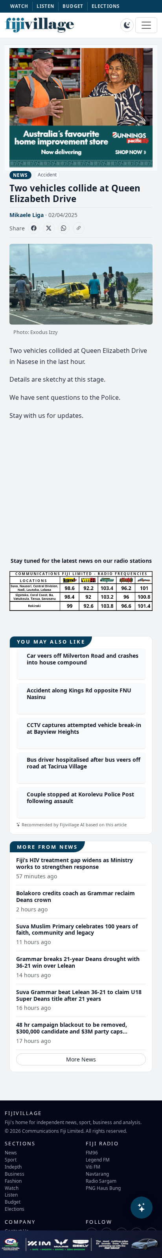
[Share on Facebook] (34, 228)
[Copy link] (79, 228)
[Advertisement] (81, 495)
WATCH (19, 6)
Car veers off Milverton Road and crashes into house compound (82, 659)
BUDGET (73, 6)
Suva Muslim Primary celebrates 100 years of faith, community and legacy (77, 929)
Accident (47, 174)
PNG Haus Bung (103, 1188)
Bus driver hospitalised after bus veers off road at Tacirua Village (83, 763)
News (11, 1152)
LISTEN (46, 6)
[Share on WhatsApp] (64, 228)
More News (81, 1059)
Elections (14, 1209)
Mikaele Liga (26, 215)
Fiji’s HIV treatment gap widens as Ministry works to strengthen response (74, 863)
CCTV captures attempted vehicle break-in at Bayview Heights (84, 728)
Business (14, 1174)
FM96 (92, 1152)
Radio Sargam (101, 1181)
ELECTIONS (106, 6)
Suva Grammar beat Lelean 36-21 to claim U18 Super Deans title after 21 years (79, 995)
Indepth (13, 1166)
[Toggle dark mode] (127, 25)
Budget (12, 1202)
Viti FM (93, 1166)
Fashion (13, 1181)
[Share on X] (49, 228)
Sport (11, 1159)
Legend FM (98, 1159)
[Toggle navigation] (146, 25)
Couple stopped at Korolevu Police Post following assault (80, 797)
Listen (11, 1194)
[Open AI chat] (142, 1208)
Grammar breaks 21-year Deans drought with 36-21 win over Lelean (78, 962)
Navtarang (97, 1174)
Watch (11, 1188)
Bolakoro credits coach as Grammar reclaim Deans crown (75, 896)
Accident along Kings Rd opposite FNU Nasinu (79, 694)
